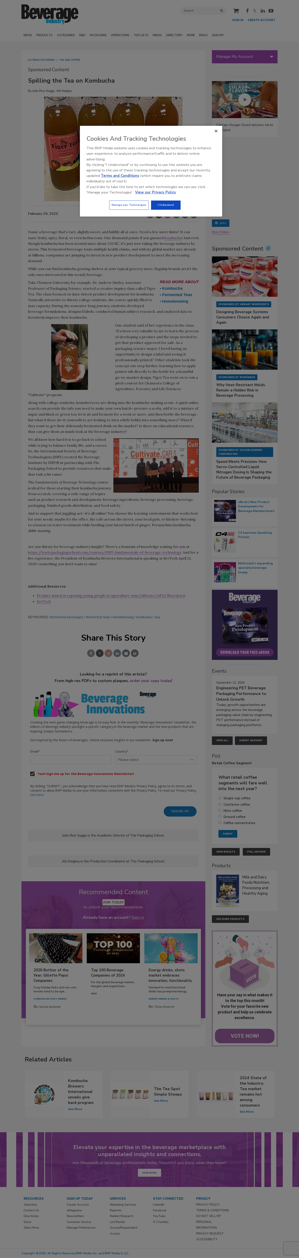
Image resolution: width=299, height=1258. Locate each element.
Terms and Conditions (120, 175)
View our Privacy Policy (155, 192)
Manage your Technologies (129, 205)
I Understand (166, 205)
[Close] (216, 131)
